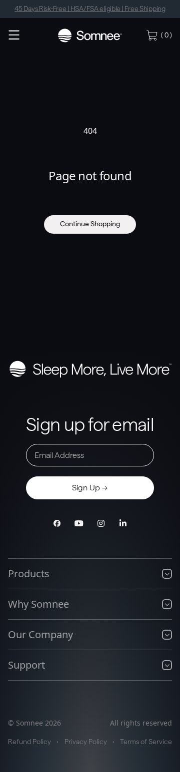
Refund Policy (29, 742)
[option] (90, 9)
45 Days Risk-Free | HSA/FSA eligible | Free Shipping (89, 8)
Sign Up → (90, 487)
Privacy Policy (85, 742)
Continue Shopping (90, 224)
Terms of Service (146, 742)
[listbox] (90, 9)
